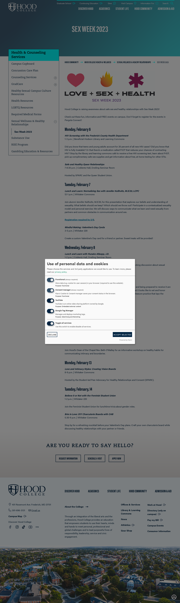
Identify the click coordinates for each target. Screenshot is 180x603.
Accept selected (122, 334)
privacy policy (61, 271)
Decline (52, 334)
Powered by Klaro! (125, 340)
